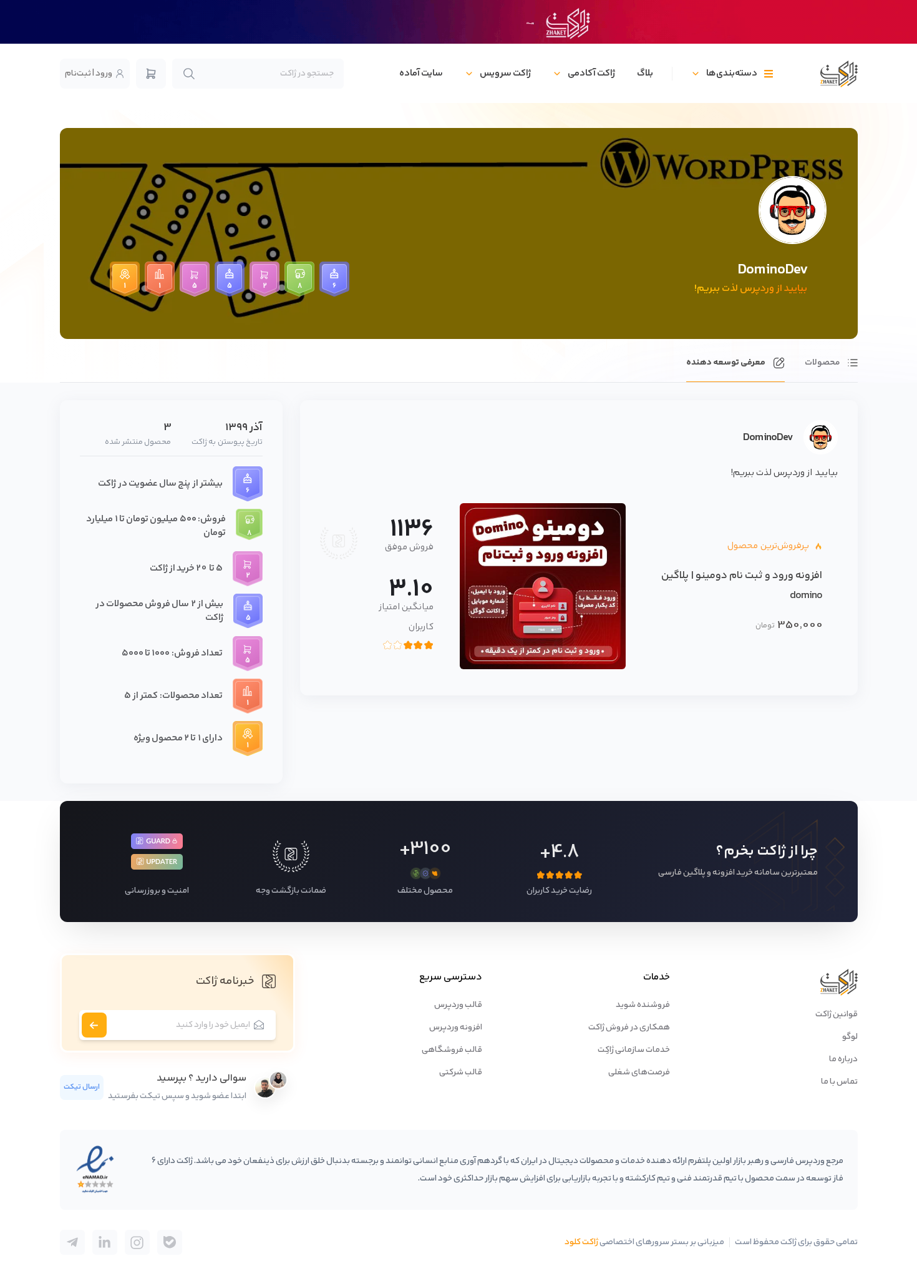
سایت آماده (421, 73)
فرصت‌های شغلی (639, 1072)
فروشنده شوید (643, 1005)
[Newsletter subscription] (94, 1025)
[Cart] (151, 74)
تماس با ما (839, 1082)
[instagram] (137, 1242)
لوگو (850, 1037)
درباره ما (843, 1059)
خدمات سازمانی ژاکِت (634, 1050)
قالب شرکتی (460, 1072)
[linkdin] (104, 1242)
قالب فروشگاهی (452, 1050)
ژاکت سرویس (505, 73)
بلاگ (645, 73)
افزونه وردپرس (455, 1027)
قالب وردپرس (458, 1005)
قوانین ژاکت (836, 1014)
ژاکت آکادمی (591, 73)
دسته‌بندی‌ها (731, 73)
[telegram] (169, 1242)
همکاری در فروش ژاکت (629, 1027)
